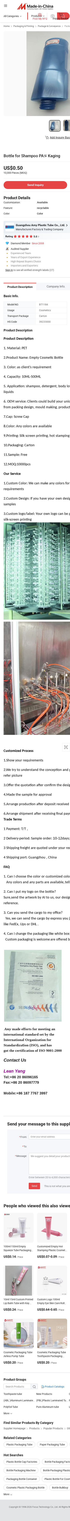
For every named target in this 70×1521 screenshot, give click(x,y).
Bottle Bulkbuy (60, 1487)
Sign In (9, 270)
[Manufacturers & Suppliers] (35, 6)
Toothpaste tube (13, 1394)
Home (7, 26)
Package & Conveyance (49, 26)
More (7, 1494)
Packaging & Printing (23, 26)
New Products (44, 1394)
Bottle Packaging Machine (21, 1470)
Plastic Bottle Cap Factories (21, 1461)
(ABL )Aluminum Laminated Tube (22, 1400)
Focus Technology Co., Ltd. (45, 1506)
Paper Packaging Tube (52, 1444)
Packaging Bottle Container (21, 1479)
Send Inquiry (35, 185)
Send (34, 1186)
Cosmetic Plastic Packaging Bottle (25, 1487)
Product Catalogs (54, 1386)
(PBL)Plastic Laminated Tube (52, 1400)
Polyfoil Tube (11, 1406)
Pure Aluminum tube (47, 1406)
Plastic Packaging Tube (19, 1444)
